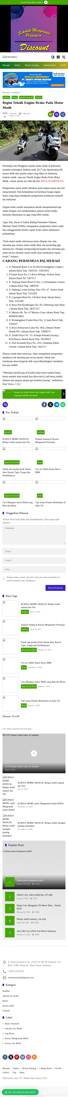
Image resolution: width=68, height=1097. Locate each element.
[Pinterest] (16, 1057)
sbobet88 (29, 1096)
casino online (58, 1095)
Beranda (6, 1068)
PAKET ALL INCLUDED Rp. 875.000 (34, 895)
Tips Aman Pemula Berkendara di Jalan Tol (50, 504)
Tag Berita (9, 1033)
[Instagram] (28, 1057)
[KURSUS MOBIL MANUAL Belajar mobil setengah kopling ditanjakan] (9, 825)
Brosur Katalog (29, 1068)
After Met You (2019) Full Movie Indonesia (36, 931)
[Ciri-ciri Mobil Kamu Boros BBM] (50, 456)
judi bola (35, 1096)
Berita (40, 462)
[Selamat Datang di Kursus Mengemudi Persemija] (50, 426)
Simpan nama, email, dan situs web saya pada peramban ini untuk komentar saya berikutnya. (33, 579)
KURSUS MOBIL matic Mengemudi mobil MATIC (41, 803)
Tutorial (39, 97)
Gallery (6, 1072)
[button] (53, 57)
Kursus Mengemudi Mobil (16, 1038)
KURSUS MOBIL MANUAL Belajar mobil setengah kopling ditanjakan (41, 824)
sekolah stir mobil (26, 97)
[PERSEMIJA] (10, 57)
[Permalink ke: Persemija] (6, 114)
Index (22, 1072)
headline (6, 97)
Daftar (16, 1068)
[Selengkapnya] (34, 723)
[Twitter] (50, 404)
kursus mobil (8, 1006)
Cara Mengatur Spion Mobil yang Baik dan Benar (18, 504)
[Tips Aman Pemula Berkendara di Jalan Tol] (50, 489)
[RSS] (34, 1057)
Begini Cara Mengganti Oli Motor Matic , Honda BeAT (39, 907)
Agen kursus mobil (12, 462)
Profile (58, 1068)
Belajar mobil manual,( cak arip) (31, 919)
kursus (14, 97)
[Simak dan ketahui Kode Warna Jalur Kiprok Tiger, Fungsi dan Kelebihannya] (18, 456)
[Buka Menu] (58, 57)
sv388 (64, 1095)
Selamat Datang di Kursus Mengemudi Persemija (47, 440)
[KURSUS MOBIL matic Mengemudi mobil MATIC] (9, 805)
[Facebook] (44, 404)
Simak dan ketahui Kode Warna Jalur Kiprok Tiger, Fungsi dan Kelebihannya (17, 472)
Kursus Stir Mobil (13, 1043)
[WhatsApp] (62, 404)
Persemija (13, 113)
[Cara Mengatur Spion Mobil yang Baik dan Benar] (18, 489)
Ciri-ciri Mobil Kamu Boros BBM (47, 471)
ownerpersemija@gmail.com (21, 977)
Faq (14, 1072)
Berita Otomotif (12, 1024)
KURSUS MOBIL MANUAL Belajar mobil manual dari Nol (16, 440)
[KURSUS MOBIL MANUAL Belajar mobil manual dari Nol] (18, 426)
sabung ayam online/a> (46, 1095)
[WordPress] (22, 1057)
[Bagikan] (62, 114)
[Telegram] (56, 404)
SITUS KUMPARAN (51, 181)
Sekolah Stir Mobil (13, 1028)
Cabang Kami (46, 1068)
